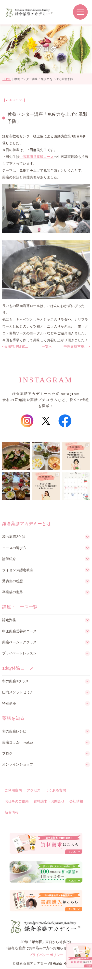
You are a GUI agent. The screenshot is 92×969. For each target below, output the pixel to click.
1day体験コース (18, 668)
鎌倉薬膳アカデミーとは (26, 523)
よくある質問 (55, 790)
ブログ (7, 753)
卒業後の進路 (12, 592)
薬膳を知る (13, 718)
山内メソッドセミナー (19, 692)
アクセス (33, 790)
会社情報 (76, 801)
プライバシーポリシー (46, 955)
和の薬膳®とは (13, 537)
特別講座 (9, 703)
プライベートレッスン (19, 653)
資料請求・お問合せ (49, 801)
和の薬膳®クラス (15, 681)
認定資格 (9, 620)
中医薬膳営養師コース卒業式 (76, 346)
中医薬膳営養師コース (36, 157)
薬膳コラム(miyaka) (17, 742)
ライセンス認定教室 (17, 570)
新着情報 (11, 812)
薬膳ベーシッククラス (19, 642)
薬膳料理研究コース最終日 (16, 346)
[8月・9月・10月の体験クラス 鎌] (76, 486)
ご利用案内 (13, 790)
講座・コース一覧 (20, 606)
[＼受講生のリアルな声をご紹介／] (76, 456)
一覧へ (46, 346)
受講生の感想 (12, 581)
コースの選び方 (14, 548)
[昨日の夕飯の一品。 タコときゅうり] (16, 456)
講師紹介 (9, 559)
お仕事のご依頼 (17, 801)
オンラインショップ (17, 764)
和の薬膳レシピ (14, 731)
